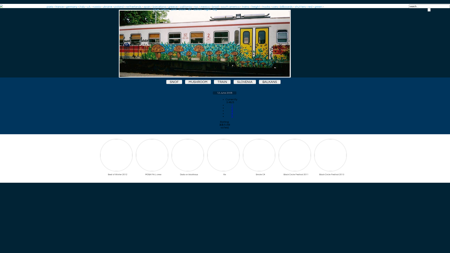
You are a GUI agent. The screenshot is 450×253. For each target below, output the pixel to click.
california (186, 6)
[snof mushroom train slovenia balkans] (225, 43)
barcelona (159, 6)
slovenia (244, 82)
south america (230, 6)
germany (71, 6)
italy (82, 6)
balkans (269, 82)
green (318, 6)
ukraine (107, 6)
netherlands (134, 6)
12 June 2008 (224, 93)
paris (50, 6)
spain (147, 6)
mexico (205, 6)
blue (156, 9)
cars (275, 6)
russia (97, 6)
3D (189, 9)
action (198, 9)
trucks (266, 6)
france (59, 6)
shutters (300, 6)
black (182, 9)
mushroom (198, 82)
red (310, 6)
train (222, 82)
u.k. (89, 6)
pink (174, 9)
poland (119, 6)
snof (174, 82)
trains (245, 6)
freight (255, 6)
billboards (286, 6)
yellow (165, 9)
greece (173, 6)
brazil (215, 6)
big (215, 9)
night (207, 9)
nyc (196, 6)
